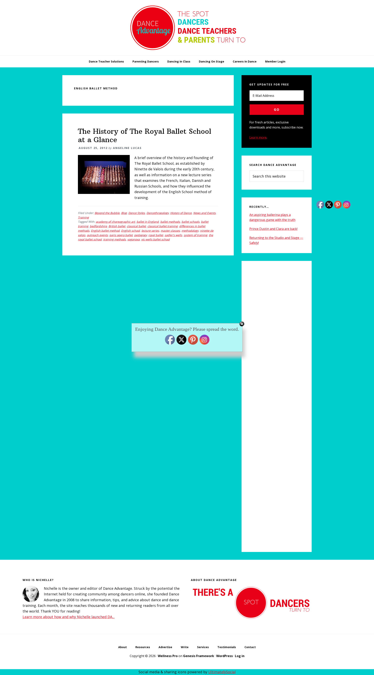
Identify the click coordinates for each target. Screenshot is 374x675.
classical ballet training (162, 226)
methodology (190, 230)
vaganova (133, 239)
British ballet (116, 226)
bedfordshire (98, 226)
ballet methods (170, 222)
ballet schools (190, 222)
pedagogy (140, 235)
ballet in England (148, 222)
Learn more (257, 137)
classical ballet (136, 226)
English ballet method (105, 230)
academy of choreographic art (115, 222)
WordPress (224, 656)
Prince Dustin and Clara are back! (273, 229)
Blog (124, 213)
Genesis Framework (198, 656)
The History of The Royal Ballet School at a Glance (144, 135)
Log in (239, 656)
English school (130, 230)
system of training (195, 235)
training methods (114, 239)
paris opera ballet (121, 235)
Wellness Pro (168, 656)
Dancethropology (157, 213)
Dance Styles (136, 213)
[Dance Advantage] (187, 54)
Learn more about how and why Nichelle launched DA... (69, 616)
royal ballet (155, 235)
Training (83, 217)
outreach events (97, 235)
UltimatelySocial (222, 672)
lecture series (150, 230)
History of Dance (181, 213)
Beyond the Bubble (107, 213)
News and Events (204, 213)
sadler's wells (173, 235)
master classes (170, 230)
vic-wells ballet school (155, 239)
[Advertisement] (276, 406)
